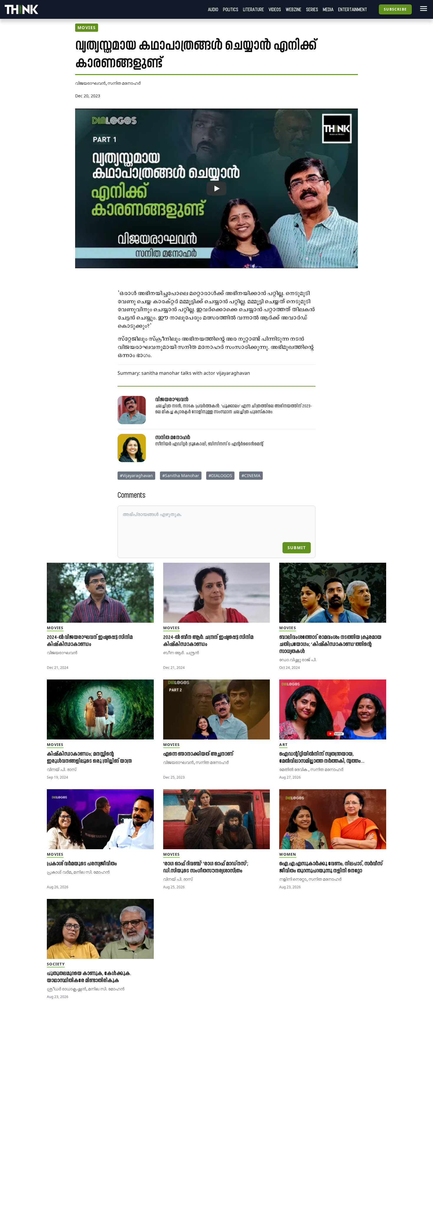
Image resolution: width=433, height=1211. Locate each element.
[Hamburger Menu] (422, 8)
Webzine (293, 9)
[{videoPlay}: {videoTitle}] (216, 188)
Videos (275, 9)
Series (312, 9)
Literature (253, 9)
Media (328, 9)
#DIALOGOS (220, 475)
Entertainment (352, 9)
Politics (230, 9)
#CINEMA (251, 475)
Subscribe (395, 9)
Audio (213, 9)
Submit (296, 547)
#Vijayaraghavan (136, 475)
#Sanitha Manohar (180, 475)
